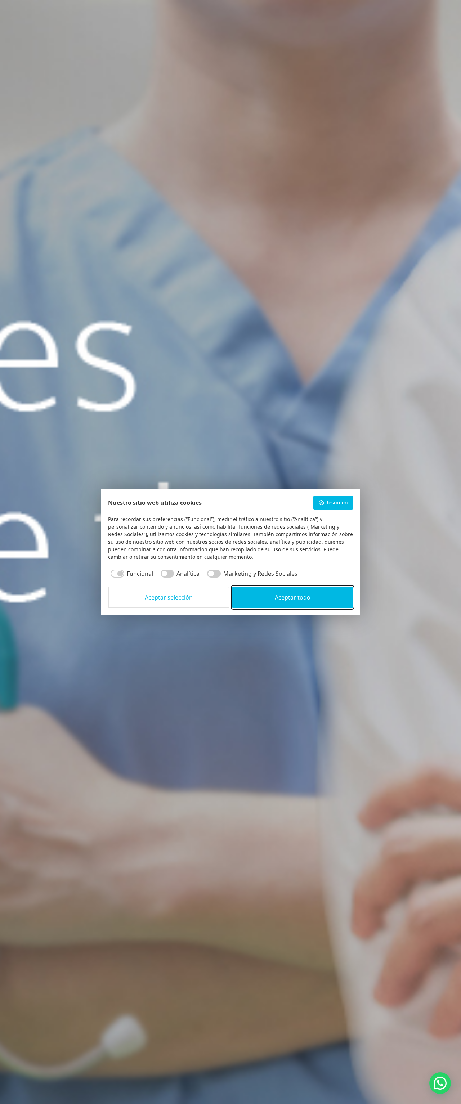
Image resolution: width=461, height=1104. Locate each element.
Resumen (336, 502)
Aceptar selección (169, 597)
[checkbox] (130, 573)
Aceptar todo (292, 597)
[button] (440, 1083)
